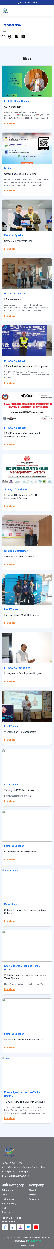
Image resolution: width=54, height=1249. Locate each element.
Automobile (7, 1190)
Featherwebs (34, 1241)
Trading (6, 1212)
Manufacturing (9, 1203)
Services (33, 1194)
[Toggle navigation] (49, 10)
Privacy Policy (27, 1245)
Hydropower (8, 1199)
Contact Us (34, 1199)
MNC (4, 1208)
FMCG (5, 1194)
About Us (33, 1190)
